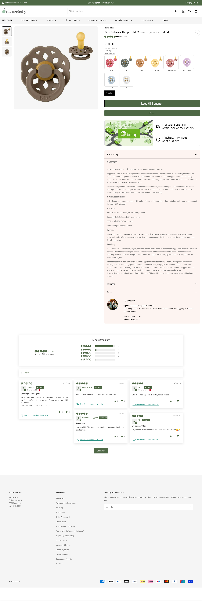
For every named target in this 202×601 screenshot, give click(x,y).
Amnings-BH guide (63, 545)
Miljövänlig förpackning (65, 535)
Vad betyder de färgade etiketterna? (70, 531)
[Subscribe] (190, 507)
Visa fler (109, 93)
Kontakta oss (61, 498)
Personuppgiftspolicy (64, 559)
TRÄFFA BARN (146, 20)
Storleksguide (61, 540)
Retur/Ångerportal (63, 517)
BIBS (112, 28)
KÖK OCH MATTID (71, 20)
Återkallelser (61, 521)
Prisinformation (109, 53)
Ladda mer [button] (101, 450)
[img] (26, 383)
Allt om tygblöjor (62, 549)
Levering (59, 507)
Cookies (59, 564)
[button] (196, 11)
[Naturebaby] (14, 11)
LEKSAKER (50, 20)
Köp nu (152, 113)
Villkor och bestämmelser (66, 503)
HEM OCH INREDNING (96, 20)
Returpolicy (60, 512)
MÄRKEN (165, 20)
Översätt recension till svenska (36, 415)
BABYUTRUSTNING (28, 20)
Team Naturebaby (63, 554)
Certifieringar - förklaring (65, 526)
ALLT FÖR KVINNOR (122, 20)
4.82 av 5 (51, 351)
